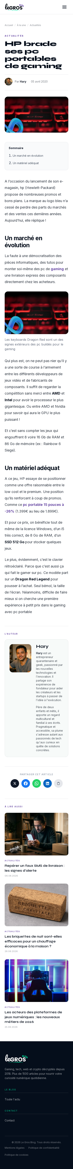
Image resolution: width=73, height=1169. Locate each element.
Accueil (9, 25)
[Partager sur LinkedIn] (47, 783)
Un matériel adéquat (26, 163)
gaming (57, 269)
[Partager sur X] (15, 783)
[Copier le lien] (58, 783)
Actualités (35, 25)
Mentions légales (15, 1147)
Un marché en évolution (28, 155)
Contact (10, 1120)
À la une (21, 25)
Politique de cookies (16, 1154)
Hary (23, 81)
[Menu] (64, 7)
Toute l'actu (12, 1099)
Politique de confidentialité (43, 1147)
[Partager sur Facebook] (25, 783)
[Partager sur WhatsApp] (36, 783)
